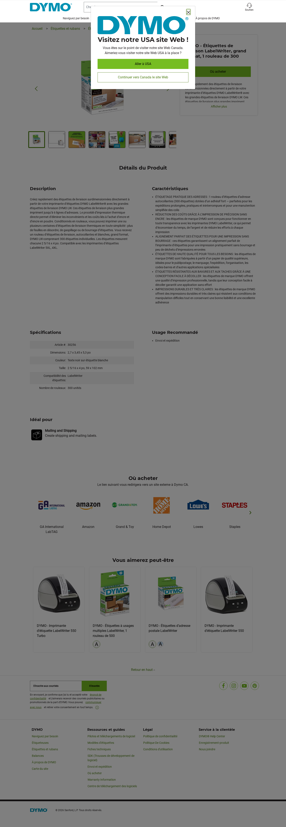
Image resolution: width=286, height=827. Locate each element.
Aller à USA (143, 64)
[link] (143, 26)
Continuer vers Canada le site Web (143, 77)
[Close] (188, 11)
